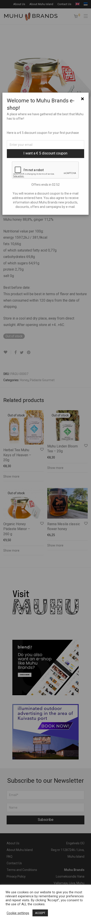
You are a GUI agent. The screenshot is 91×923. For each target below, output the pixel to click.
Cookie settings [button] (18, 913)
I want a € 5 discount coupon (45, 153)
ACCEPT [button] (40, 913)
